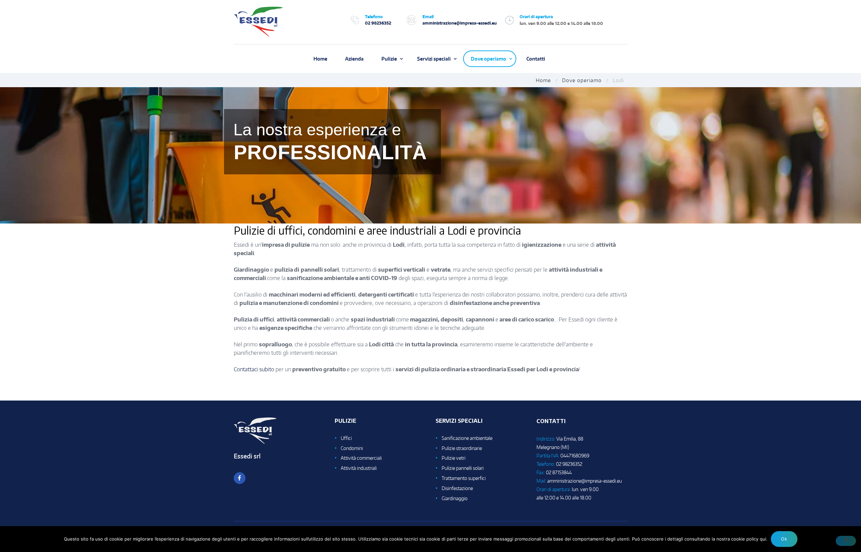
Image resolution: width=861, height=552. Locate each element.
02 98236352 (378, 23)
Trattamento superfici (464, 478)
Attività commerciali (361, 458)
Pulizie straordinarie (462, 448)
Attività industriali (359, 468)
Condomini (352, 448)
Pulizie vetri (453, 458)
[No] (846, 541)
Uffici (346, 438)
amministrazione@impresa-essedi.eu (459, 23)
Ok (784, 539)
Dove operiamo (582, 80)
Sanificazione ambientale (467, 438)
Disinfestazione (457, 488)
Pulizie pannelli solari (463, 468)
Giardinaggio (454, 498)
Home (543, 80)
